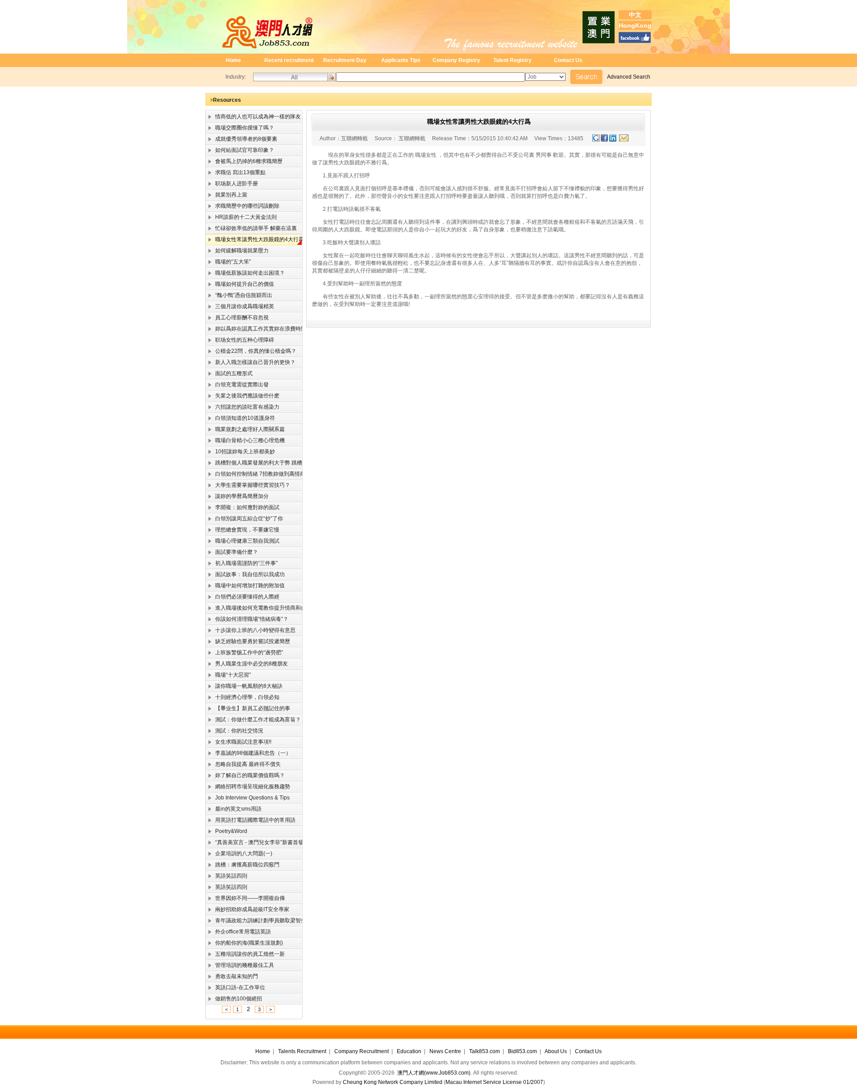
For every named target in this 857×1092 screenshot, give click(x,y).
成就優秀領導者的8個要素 (241, 139)
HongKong (635, 25)
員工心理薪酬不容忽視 (237, 317)
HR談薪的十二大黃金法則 (241, 217)
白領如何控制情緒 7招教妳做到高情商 (254, 474)
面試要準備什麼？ (232, 552)
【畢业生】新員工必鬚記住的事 (248, 708)
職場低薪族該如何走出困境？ (245, 273)
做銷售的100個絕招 (234, 999)
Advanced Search (628, 77)
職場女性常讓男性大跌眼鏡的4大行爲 (254, 239)
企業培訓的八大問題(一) (239, 853)
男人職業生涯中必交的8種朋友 (247, 664)
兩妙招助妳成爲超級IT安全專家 (247, 909)
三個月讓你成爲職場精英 (240, 306)
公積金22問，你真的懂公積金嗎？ (251, 351)
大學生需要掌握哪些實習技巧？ (248, 485)
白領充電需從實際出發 (237, 384)
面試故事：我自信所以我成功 (245, 574)
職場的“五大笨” (228, 262)
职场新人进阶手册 (232, 183)
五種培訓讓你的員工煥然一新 (245, 954)
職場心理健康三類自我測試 (242, 541)
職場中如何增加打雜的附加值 (245, 585)
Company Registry (456, 60)
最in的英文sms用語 (234, 809)
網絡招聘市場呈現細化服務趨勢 (248, 786)
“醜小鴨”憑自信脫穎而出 (239, 295)
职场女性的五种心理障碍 (240, 340)
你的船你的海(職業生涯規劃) (244, 943)
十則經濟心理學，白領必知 (242, 697)
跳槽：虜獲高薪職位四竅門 (242, 865)
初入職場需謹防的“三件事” (242, 563)
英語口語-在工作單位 (235, 987)
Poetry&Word (226, 831)
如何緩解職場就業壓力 (237, 250)
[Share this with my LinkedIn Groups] (614, 140)
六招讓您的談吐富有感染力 (242, 407)
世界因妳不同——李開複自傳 (245, 898)
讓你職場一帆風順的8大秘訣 (244, 686)
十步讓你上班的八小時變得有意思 (250, 630)
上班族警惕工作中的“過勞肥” (244, 652)
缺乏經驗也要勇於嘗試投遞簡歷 (248, 641)
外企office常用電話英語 (238, 932)
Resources (227, 100)
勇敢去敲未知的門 (232, 976)
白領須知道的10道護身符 (240, 418)
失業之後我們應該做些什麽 (242, 396)
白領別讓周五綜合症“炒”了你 (244, 518)
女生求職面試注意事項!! (238, 742)
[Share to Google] (595, 140)
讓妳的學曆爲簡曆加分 (237, 496)
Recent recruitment (289, 60)
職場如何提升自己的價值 (240, 284)
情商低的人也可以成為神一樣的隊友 (253, 116)
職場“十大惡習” (228, 675)
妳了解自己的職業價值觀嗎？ (245, 775)
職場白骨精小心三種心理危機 (245, 440)
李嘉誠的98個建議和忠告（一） (248, 753)
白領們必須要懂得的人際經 (242, 597)
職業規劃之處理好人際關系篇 (245, 429)
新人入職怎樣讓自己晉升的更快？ (250, 362)
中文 (635, 14)
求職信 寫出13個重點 (236, 172)
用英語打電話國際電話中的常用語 (250, 820)
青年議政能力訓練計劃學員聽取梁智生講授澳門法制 (254, 920)
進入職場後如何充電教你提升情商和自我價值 (254, 608)
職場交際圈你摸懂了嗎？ (240, 128)
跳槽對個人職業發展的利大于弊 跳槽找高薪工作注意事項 (254, 463)
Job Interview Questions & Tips (248, 798)
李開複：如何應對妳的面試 (242, 507)
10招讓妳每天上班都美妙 (240, 451)
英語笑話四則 (226, 876)
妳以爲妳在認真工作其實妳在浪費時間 (254, 329)
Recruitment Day (344, 60)
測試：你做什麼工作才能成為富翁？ (253, 719)
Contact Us (568, 60)
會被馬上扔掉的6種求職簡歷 (244, 161)
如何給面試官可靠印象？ (240, 150)
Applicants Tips (400, 60)
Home (233, 60)
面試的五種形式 (229, 373)
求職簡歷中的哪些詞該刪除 (242, 206)
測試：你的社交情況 (234, 731)
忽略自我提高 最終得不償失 (243, 764)
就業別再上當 (226, 195)
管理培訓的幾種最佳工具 (240, 965)
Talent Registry (512, 60)
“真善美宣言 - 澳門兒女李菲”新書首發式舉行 (254, 842)
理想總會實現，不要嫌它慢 (242, 530)
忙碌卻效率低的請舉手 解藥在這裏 (251, 228)
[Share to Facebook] (605, 140)
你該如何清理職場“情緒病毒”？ (247, 619)
